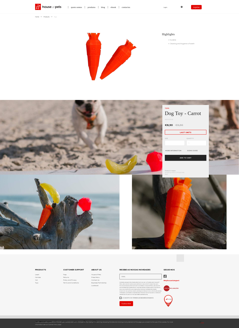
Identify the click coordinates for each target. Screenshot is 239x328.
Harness (38, 277)
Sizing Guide (192, 150)
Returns (66, 277)
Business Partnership (98, 283)
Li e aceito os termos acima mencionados (137, 298)
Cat (36, 280)
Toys (55, 17)
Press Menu (95, 277)
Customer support (73, 270)
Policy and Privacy (70, 280)
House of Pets (96, 274)
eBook (113, 7)
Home (37, 17)
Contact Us (95, 280)
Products (46, 17)
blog (103, 7)
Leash (37, 274)
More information (173, 150)
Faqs (64, 274)
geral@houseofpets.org (141, 294)
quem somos (76, 7)
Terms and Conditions (71, 283)
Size (166, 138)
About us (96, 270)
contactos (126, 7)
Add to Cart (186, 158)
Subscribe (126, 303)
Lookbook (94, 285)
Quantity (190, 138)
